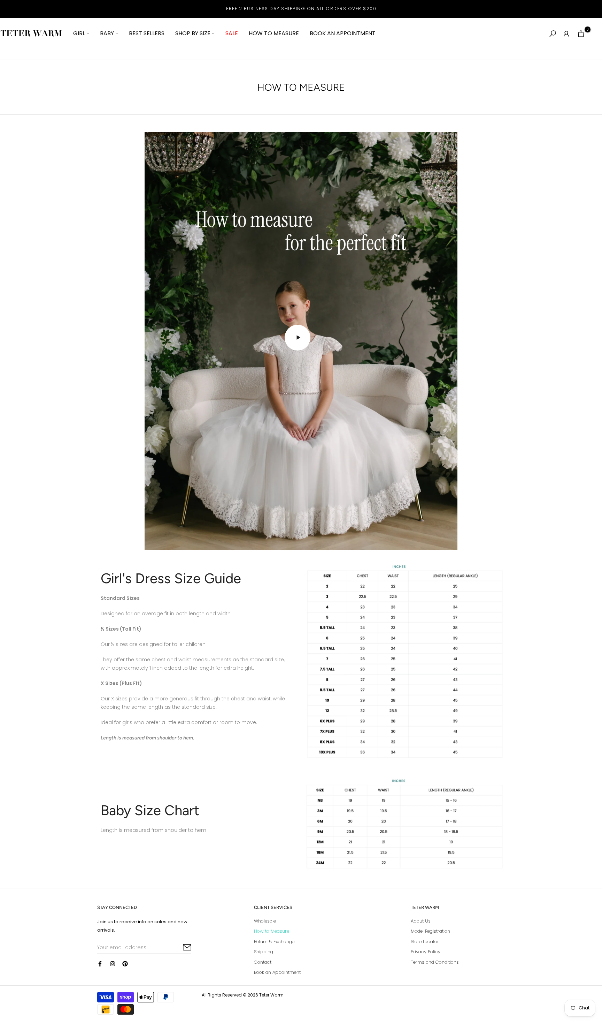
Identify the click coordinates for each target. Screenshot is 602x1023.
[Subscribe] (179, 947)
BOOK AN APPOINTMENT (343, 33)
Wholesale (265, 921)
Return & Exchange (274, 941)
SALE (231, 33)
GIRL (79, 33)
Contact (262, 962)
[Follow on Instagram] (112, 963)
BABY (107, 33)
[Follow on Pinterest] (125, 963)
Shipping (263, 951)
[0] (581, 34)
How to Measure (271, 931)
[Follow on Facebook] (100, 963)
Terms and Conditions (435, 962)
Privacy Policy (425, 951)
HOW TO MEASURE (274, 33)
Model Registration (430, 931)
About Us (421, 921)
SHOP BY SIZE (192, 33)
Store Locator (425, 941)
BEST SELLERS (146, 33)
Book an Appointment (277, 972)
